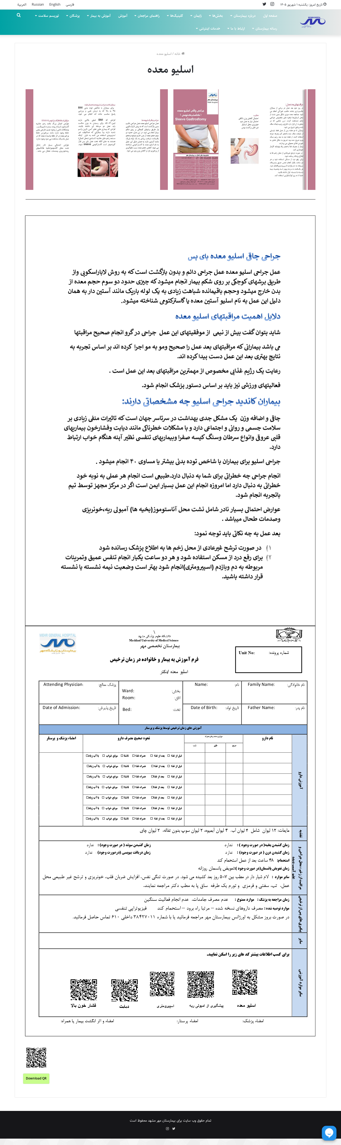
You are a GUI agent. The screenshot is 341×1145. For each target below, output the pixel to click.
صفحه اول (270, 15)
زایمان (198, 15)
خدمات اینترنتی (209, 28)
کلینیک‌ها (176, 15)
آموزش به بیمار (100, 15)
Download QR (36, 1078)
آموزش (122, 15)
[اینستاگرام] (272, 4)
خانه (177, 53)
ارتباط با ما (238, 28)
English (54, 4)
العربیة (21, 4)
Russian (38, 4)
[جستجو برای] (19, 15)
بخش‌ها (217, 15)
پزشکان (75, 15)
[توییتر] (264, 4)
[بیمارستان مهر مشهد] (312, 22)
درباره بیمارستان (244, 15)
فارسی (70, 4)
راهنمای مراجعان (149, 15)
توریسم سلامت (48, 15)
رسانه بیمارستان (266, 28)
